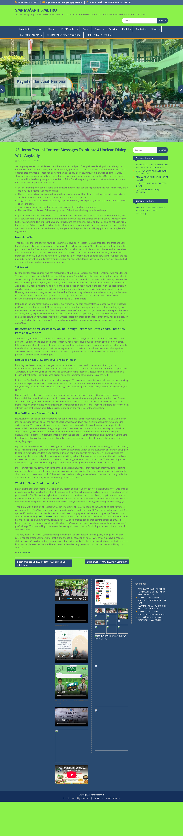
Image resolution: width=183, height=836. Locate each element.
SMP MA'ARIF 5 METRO (36, 10)
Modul (125, 29)
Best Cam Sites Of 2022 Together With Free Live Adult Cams (41, 598)
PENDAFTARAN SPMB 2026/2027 (63, 35)
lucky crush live (45, 550)
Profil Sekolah (68, 29)
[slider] (69, 633)
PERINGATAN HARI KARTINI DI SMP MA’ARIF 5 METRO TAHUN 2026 (151, 626)
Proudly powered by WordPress (76, 832)
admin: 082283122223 (28, 2)
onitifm (139, 242)
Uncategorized (24, 587)
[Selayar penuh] (84, 633)
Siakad (98, 29)
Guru (85, 29)
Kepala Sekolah (30, 94)
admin (39, 195)
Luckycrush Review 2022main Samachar (107, 596)
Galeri (112, 29)
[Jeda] (58, 633)
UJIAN (154, 29)
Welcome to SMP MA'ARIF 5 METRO (114, 2)
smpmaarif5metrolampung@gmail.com (63, 2)
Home (39, 29)
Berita (51, 29)
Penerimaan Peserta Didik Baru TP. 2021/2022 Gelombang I (150, 245)
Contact (140, 29)
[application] (71, 625)
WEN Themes (114, 832)
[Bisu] (80, 633)
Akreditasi (24, 29)
